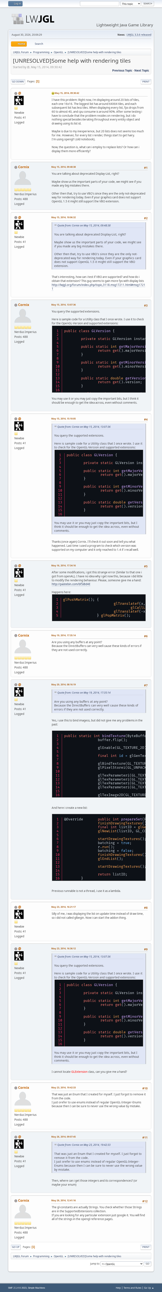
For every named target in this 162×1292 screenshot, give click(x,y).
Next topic (141, 70)
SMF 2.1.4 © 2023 (17, 1288)
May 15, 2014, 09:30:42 (67, 93)
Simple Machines (36, 1288)
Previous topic (122, 70)
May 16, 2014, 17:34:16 (63, 565)
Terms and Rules (132, 1287)
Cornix (23, 167)
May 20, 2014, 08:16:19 (63, 684)
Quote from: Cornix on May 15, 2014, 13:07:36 (84, 427)
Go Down (18, 81)
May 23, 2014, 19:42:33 (63, 1087)
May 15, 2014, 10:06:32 (63, 217)
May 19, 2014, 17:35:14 (63, 635)
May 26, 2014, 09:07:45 (63, 1136)
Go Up (15, 1247)
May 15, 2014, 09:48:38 (63, 166)
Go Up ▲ (149, 1287)
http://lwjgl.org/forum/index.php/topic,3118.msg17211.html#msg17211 (98, 287)
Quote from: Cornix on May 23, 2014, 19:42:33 (84, 1145)
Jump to (94, 1263)
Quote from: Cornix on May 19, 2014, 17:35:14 (84, 692)
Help (118, 1287)
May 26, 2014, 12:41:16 (63, 1200)
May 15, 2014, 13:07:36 (63, 304)
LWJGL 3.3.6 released (139, 35)
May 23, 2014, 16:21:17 (63, 906)
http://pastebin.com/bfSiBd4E (71, 584)
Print (145, 81)
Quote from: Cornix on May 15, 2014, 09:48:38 (84, 225)
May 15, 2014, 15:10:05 (63, 418)
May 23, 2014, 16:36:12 (63, 948)
